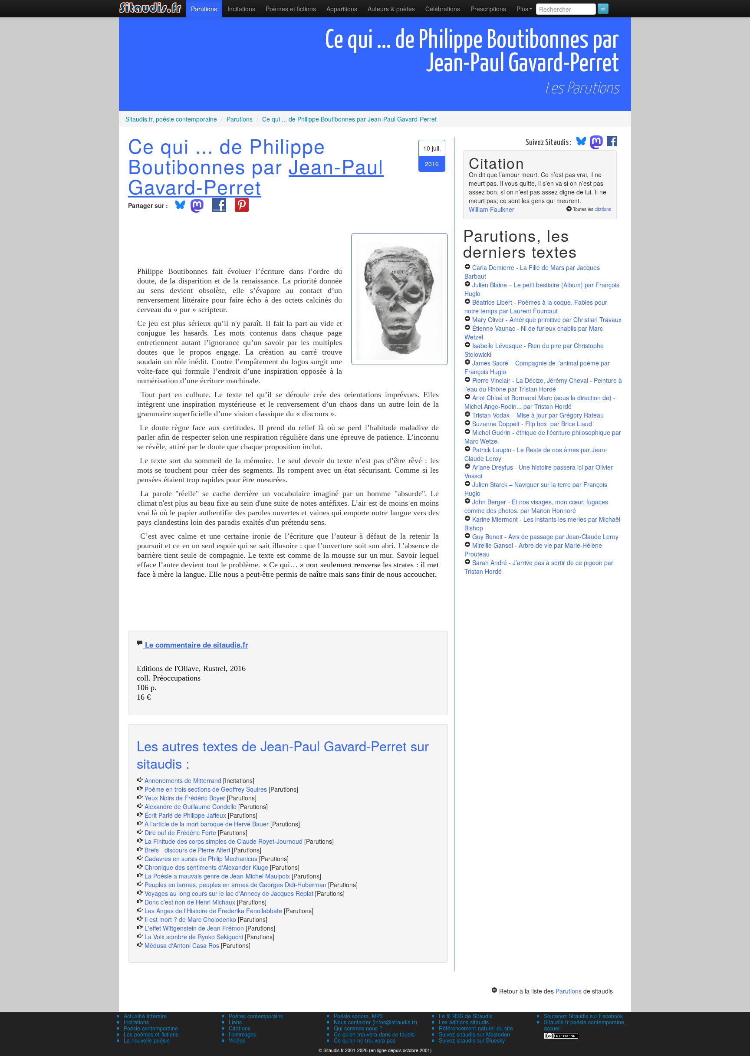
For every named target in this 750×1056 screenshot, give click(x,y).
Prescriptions (488, 8)
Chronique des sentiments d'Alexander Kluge (206, 867)
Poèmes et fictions (291, 8)
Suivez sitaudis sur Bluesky (472, 1040)
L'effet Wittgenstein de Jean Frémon (194, 928)
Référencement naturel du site (476, 1028)
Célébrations (442, 8)
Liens (235, 1022)
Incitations (136, 1022)
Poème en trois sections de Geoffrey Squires (206, 789)
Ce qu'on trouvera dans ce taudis (374, 1034)
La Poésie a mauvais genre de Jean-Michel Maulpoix (217, 876)
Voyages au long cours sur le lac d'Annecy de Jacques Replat (229, 893)
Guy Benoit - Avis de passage (545, 536)
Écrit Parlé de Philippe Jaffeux (185, 815)
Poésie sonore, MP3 (358, 1016)
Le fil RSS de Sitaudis (465, 1016)
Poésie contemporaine (151, 1028)
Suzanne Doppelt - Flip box (532, 423)
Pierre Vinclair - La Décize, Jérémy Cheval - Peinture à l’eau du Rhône (543, 384)
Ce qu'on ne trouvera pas (364, 1040)
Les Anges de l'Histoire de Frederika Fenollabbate (213, 910)
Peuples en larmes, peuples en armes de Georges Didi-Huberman (235, 884)
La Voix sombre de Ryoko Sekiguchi (194, 936)
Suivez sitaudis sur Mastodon (474, 1034)
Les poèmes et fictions (151, 1034)
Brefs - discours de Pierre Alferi (187, 849)
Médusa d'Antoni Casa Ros (182, 945)
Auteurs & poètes (391, 8)
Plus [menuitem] (522, 8)
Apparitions (341, 8)
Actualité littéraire (145, 1016)
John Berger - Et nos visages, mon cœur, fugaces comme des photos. (536, 506)
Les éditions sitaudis (464, 1022)
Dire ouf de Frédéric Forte (180, 832)
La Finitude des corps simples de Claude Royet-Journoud (224, 841)
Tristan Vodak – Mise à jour (538, 415)
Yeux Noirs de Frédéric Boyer (185, 797)
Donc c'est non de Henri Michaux (190, 902)
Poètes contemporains (256, 1016)
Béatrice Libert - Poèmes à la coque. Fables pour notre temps (535, 306)
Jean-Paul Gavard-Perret (256, 176)
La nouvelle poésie (147, 1040)
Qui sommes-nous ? (358, 1028)
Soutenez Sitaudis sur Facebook (583, 1016)
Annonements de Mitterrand (183, 780)
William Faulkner (491, 209)
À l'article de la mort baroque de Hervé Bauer (207, 823)
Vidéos (237, 1040)
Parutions (204, 8)
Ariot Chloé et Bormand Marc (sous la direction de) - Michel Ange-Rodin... (539, 402)
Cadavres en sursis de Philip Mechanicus (201, 858)
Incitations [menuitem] (241, 8)
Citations (239, 1028)
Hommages (242, 1034)
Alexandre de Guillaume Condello (191, 806)
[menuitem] (204, 8)
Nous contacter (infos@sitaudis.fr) (375, 1022)
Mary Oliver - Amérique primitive (547, 319)
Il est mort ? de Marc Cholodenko (190, 919)
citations (603, 209)
